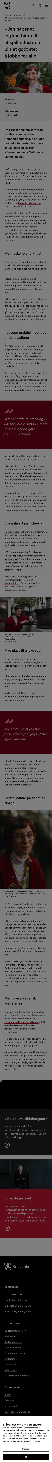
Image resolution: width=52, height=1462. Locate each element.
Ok (26, 1456)
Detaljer (26, 1448)
